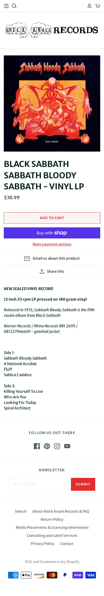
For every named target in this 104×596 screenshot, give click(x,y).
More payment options (52, 244)
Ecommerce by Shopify (59, 561)
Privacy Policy (42, 543)
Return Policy (52, 519)
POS (28, 561)
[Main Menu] (6, 6)
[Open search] (14, 6)
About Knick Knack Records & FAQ (60, 511)
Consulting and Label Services (52, 535)
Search (21, 511)
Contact (66, 543)
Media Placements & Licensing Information (52, 527)
